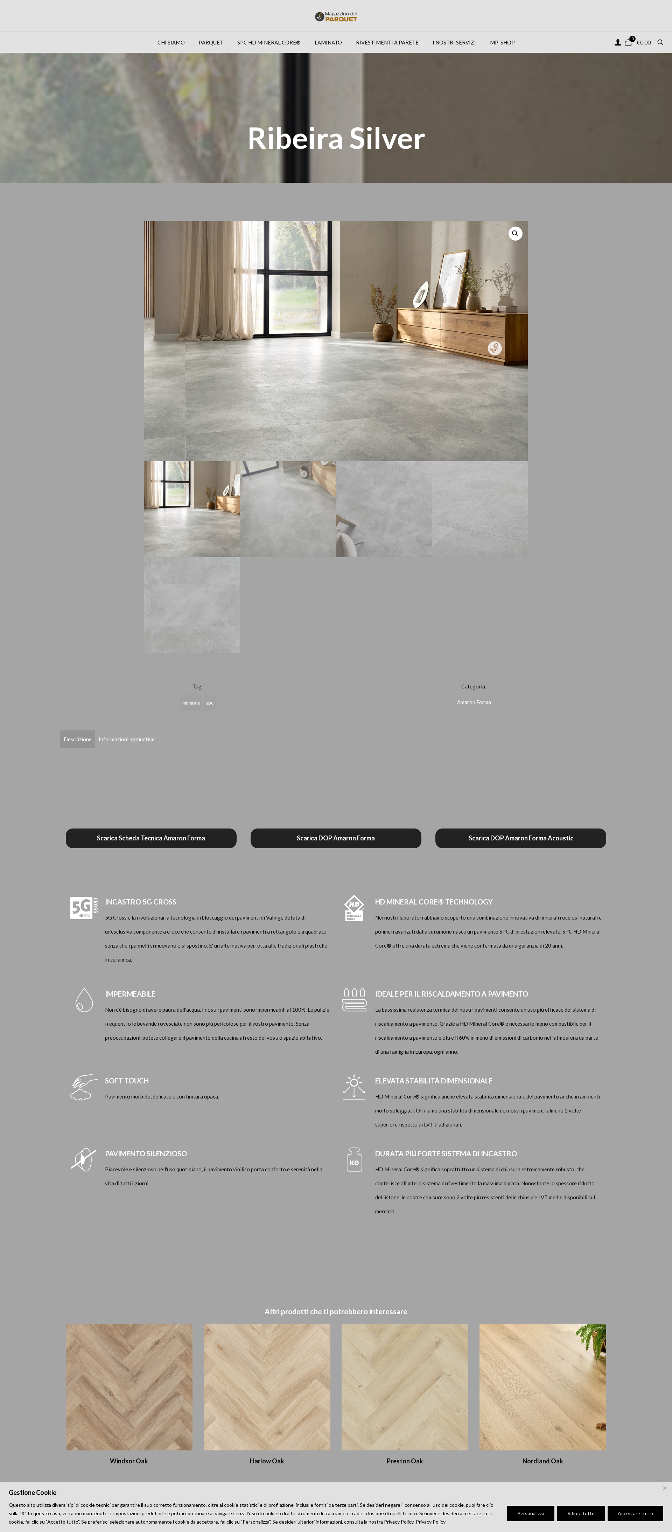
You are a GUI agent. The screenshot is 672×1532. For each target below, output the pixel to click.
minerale (191, 703)
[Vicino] (664, 1488)
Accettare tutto (635, 1513)
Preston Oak (405, 1461)
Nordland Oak (543, 1461)
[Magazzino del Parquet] (336, 16)
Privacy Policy (431, 1522)
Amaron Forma (474, 702)
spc (210, 703)
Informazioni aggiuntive (127, 739)
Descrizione (78, 739)
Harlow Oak (267, 1461)
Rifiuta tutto (581, 1513)
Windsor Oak (129, 1461)
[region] (336, 1507)
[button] (516, 234)
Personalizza (530, 1513)
